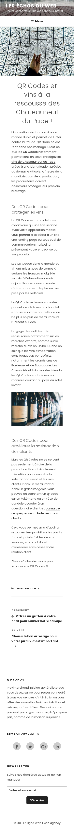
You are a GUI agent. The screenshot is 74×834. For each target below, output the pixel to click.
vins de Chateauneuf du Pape (33, 162)
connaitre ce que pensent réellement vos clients (35, 513)
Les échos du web (31, 6)
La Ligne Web (32, 823)
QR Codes (30, 152)
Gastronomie (28, 588)
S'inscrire (37, 800)
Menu (39, 21)
